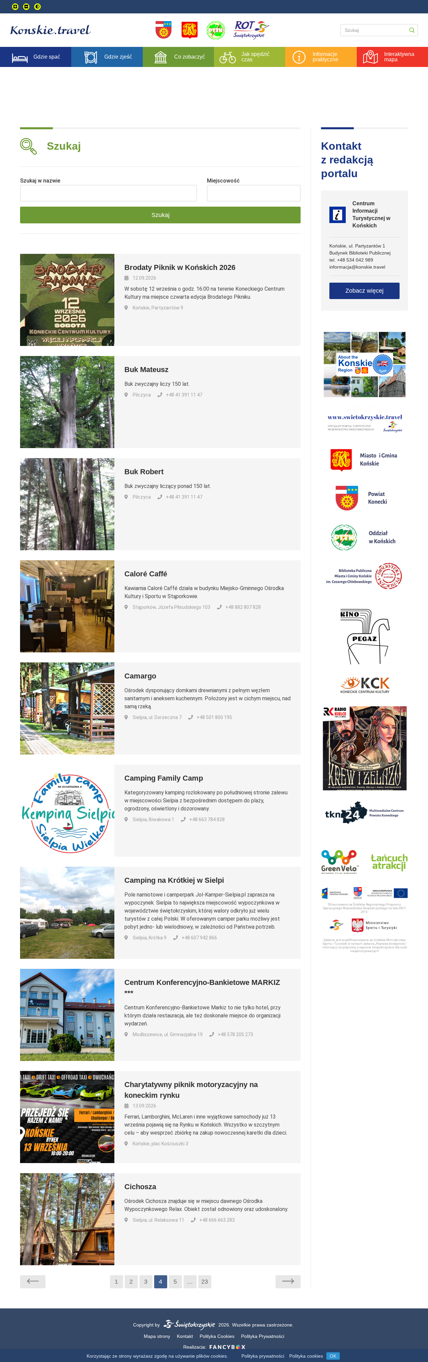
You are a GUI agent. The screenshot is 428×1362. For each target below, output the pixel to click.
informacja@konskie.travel (357, 267)
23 (204, 1281)
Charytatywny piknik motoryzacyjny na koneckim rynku (191, 1089)
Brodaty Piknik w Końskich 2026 (179, 267)
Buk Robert (144, 472)
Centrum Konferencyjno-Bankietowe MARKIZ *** (202, 987)
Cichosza (140, 1186)
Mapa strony (157, 1336)
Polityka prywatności (262, 1356)
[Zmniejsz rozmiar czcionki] (26, 6)
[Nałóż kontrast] (37, 6)
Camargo (140, 676)
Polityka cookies (306, 1356)
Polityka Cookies (217, 1336)
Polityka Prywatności (262, 1336)
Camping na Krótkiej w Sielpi (174, 880)
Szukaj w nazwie (40, 180)
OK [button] (333, 1356)
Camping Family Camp (163, 778)
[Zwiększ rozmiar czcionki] (15, 6)
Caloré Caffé (145, 574)
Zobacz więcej (364, 290)
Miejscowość (223, 180)
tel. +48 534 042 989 (351, 260)
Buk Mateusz (146, 369)
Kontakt (185, 1336)
